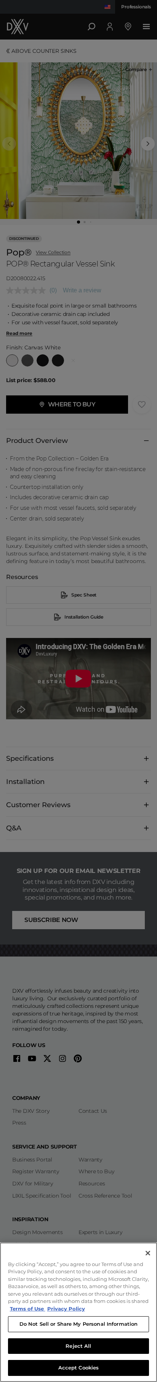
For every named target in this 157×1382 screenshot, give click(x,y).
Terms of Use (27, 1309)
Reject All (78, 1346)
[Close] (147, 1253)
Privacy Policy (66, 1309)
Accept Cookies (78, 1368)
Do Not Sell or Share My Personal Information (78, 1324)
